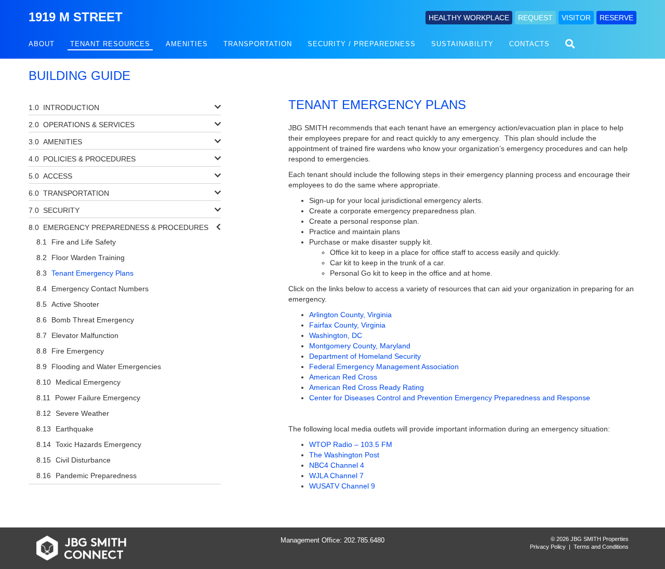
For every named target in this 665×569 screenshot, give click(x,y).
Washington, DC (335, 335)
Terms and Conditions (601, 547)
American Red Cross (343, 377)
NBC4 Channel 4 (336, 465)
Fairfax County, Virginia (347, 325)
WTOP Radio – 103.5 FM (350, 444)
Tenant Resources (110, 44)
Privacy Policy (548, 547)
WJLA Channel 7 (336, 475)
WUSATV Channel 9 (342, 486)
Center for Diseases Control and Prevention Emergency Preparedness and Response (449, 398)
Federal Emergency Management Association (384, 366)
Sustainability (462, 44)
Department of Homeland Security (365, 356)
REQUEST (535, 17)
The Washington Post (344, 455)
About (42, 44)
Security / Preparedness (362, 44)
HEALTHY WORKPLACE (469, 17)
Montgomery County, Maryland (359, 346)
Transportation (257, 44)
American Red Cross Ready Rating (366, 387)
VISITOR (576, 17)
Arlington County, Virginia (350, 314)
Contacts (529, 44)
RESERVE (616, 17)
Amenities (187, 44)
